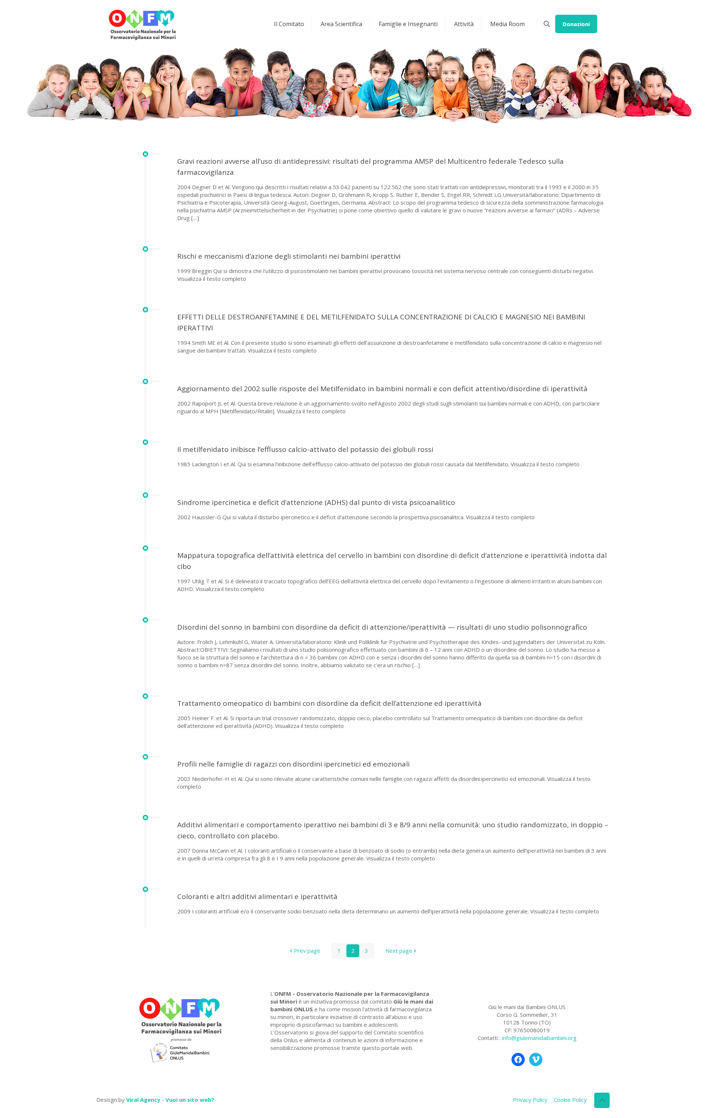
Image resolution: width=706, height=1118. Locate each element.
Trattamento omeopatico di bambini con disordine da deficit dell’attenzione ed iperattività (329, 703)
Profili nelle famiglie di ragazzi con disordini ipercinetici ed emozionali (293, 764)
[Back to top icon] (602, 1100)
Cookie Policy (570, 1099)
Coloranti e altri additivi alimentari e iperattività (257, 896)
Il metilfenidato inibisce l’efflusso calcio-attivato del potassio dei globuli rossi (305, 449)
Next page (398, 950)
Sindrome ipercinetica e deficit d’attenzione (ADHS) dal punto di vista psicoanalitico (316, 502)
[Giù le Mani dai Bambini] (142, 24)
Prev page (307, 950)
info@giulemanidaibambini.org (539, 1037)
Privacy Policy (530, 1099)
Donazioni (576, 24)
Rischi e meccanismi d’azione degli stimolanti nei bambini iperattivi (288, 256)
